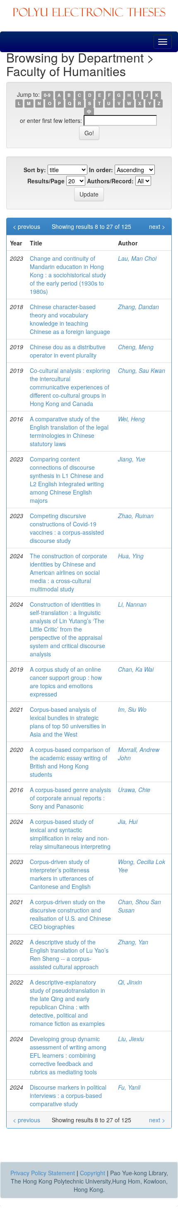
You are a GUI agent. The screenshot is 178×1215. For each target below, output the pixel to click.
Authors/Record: (110, 181)
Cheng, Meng (136, 347)
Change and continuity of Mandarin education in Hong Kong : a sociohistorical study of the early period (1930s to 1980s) (68, 274)
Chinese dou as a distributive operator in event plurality (68, 351)
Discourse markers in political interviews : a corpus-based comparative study (68, 1095)
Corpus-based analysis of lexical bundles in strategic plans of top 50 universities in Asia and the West (68, 721)
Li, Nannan (132, 604)
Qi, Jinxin (130, 982)
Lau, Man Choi (137, 258)
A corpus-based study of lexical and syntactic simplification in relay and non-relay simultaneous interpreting (70, 833)
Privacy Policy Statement (42, 1173)
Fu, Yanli (129, 1087)
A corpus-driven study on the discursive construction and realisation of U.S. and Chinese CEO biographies (70, 914)
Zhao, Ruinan (136, 515)
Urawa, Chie (134, 789)
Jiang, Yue (131, 459)
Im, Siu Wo (132, 709)
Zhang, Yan (133, 942)
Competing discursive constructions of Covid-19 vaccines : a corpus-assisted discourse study (67, 528)
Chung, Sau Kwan (141, 370)
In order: (101, 170)
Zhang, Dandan (138, 307)
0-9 (47, 95)
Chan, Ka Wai (136, 669)
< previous (26, 226)
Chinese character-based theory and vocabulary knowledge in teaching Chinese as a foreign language (70, 319)
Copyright (92, 1173)
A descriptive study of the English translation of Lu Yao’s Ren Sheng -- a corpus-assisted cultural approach (69, 954)
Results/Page (46, 181)
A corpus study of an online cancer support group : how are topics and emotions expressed (66, 681)
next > (157, 226)
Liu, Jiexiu (131, 1039)
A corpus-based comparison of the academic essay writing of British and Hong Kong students (70, 761)
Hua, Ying (131, 556)
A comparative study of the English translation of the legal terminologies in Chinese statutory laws (69, 431)
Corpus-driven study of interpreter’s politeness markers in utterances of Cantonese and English (62, 874)
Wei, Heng (131, 419)
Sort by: (35, 170)
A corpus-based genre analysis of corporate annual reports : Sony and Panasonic (70, 797)
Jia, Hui (127, 821)
